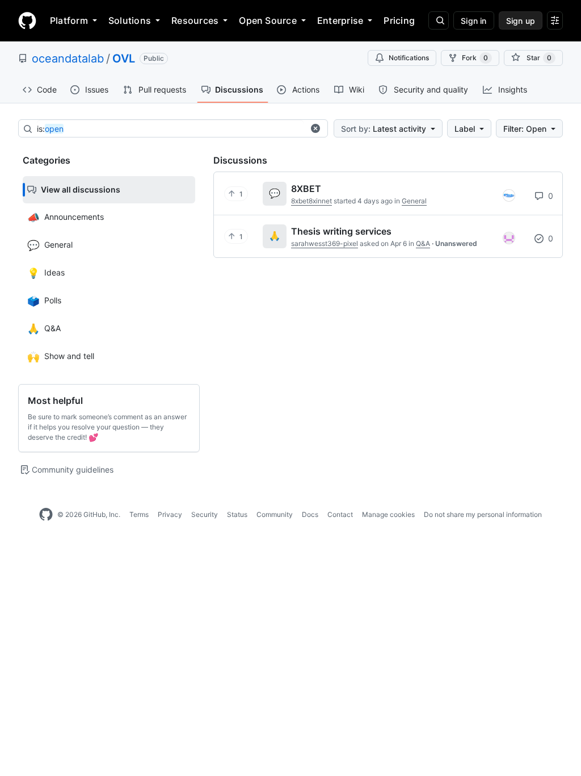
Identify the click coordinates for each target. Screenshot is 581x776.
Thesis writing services (341, 231)
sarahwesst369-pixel (324, 243)
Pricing (399, 20)
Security (204, 514)
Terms (139, 514)
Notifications (409, 57)
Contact (340, 514)
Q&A (423, 243)
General (414, 201)
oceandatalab (68, 58)
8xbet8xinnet (311, 201)
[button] (315, 128)
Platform (69, 20)
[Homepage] (27, 20)
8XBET (306, 188)
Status (237, 514)
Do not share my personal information (483, 514)
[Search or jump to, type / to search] (438, 20)
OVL (123, 58)
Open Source (268, 20)
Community (274, 514)
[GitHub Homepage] (46, 514)
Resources (194, 20)
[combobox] (170, 129)
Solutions (129, 20)
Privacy (170, 514)
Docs (310, 514)
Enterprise (340, 20)
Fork (475, 57)
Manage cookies (388, 514)
